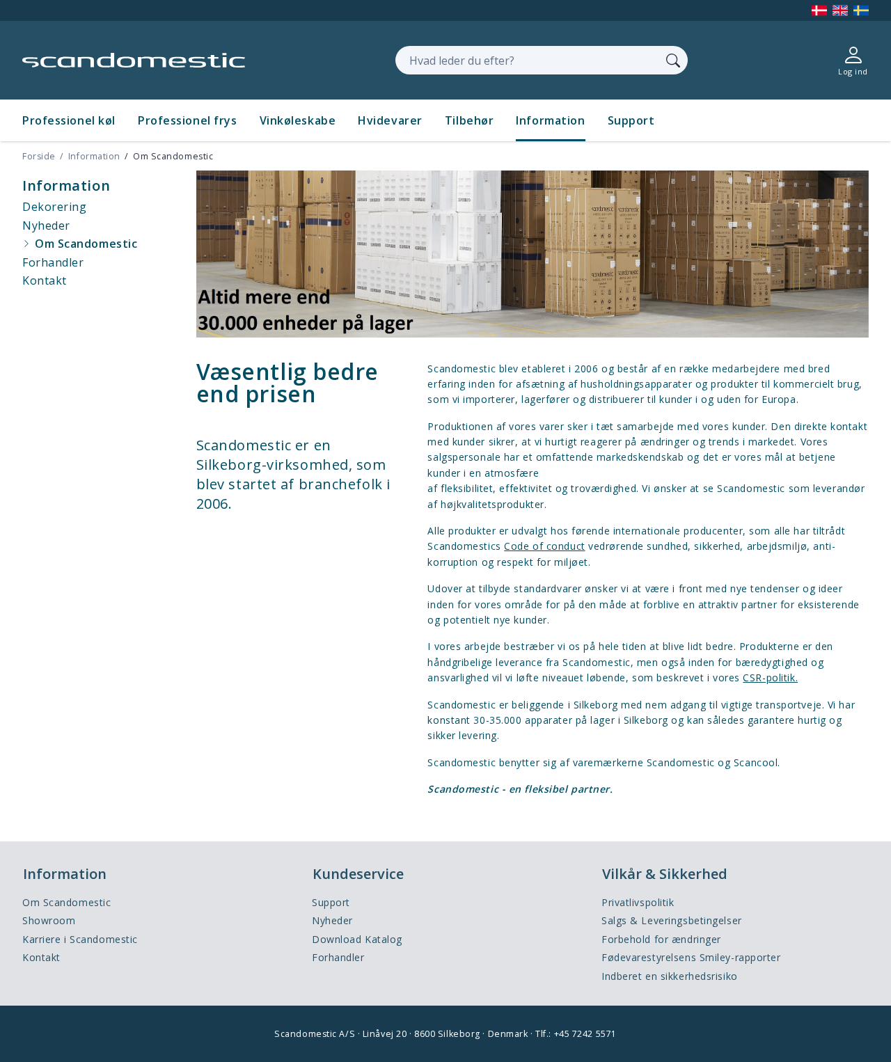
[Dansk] (819, 10)
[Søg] (673, 60)
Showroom (48, 920)
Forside (39, 156)
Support (631, 120)
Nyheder (332, 920)
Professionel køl (69, 120)
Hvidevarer (390, 120)
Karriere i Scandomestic (80, 939)
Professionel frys (187, 120)
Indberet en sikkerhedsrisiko (669, 976)
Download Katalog (357, 939)
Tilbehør (469, 120)
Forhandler (338, 957)
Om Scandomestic (66, 902)
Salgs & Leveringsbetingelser (671, 920)
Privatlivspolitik (638, 902)
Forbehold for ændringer (661, 939)
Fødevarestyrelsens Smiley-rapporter (691, 957)
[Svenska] (861, 10)
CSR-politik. (770, 677)
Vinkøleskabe (298, 120)
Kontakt (41, 957)
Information (550, 120)
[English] (840, 10)
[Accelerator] (133, 60)
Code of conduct (544, 546)
